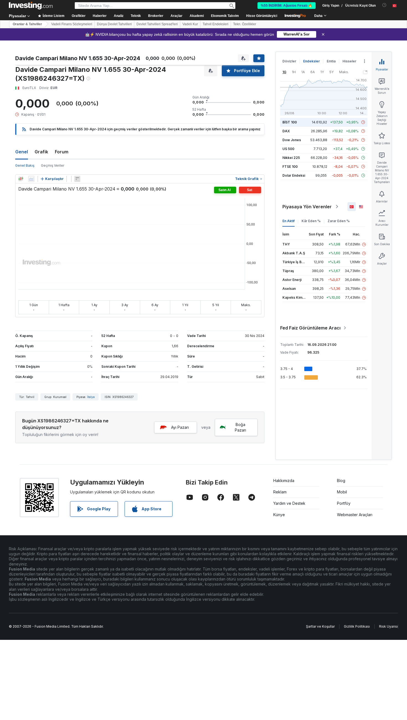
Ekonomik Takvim (225, 16)
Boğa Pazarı (240, 427)
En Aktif (288, 221)
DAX (286, 131)
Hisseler (349, 61)
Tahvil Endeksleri (215, 24)
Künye (279, 514)
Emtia (331, 61)
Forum (61, 151)
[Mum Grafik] (21, 179)
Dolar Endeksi (293, 175)
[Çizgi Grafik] (31, 179)
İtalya (91, 397)
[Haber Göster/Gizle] (77, 179)
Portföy (344, 503)
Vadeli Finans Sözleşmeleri (71, 24)
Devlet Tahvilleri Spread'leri (157, 24)
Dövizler (289, 61)
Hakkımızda (283, 480)
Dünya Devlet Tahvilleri (114, 24)
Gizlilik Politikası (357, 626)
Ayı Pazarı (180, 427)
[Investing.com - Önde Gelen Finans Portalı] (31, 5)
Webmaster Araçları (354, 514)
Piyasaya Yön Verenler (307, 206)
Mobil (342, 492)
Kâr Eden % (311, 221)
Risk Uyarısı (388, 626)
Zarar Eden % (339, 221)
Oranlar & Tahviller (27, 24)
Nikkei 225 (291, 158)
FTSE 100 (290, 166)
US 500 (288, 149)
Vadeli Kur (190, 24)
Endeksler (311, 61)
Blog (341, 480)
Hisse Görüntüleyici (261, 16)
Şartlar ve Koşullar (320, 626)
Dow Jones (291, 140)
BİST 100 (289, 122)
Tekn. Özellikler (244, 24)
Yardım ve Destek (289, 503)
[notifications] (384, 5)
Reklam (280, 492)
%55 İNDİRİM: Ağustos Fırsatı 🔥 (286, 5)
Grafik (41, 151)
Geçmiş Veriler (52, 165)
